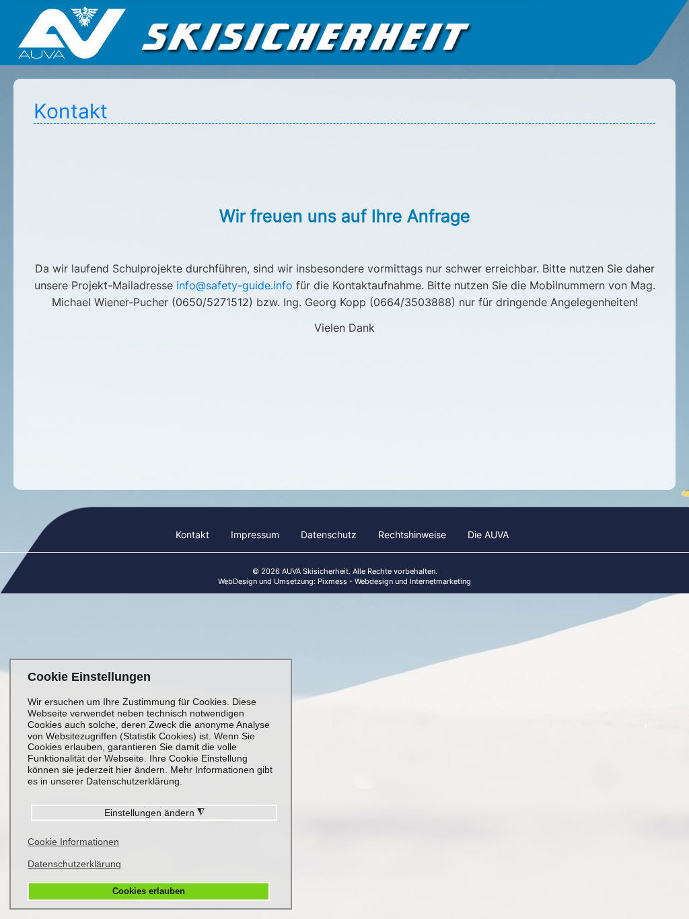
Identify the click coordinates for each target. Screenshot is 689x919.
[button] (649, 880)
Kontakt (192, 534)
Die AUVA (488, 534)
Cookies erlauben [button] (148, 891)
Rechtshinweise (412, 534)
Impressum (255, 534)
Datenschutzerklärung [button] (74, 863)
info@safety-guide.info (234, 285)
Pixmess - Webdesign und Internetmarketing (394, 581)
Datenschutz (329, 534)
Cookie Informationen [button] (73, 841)
